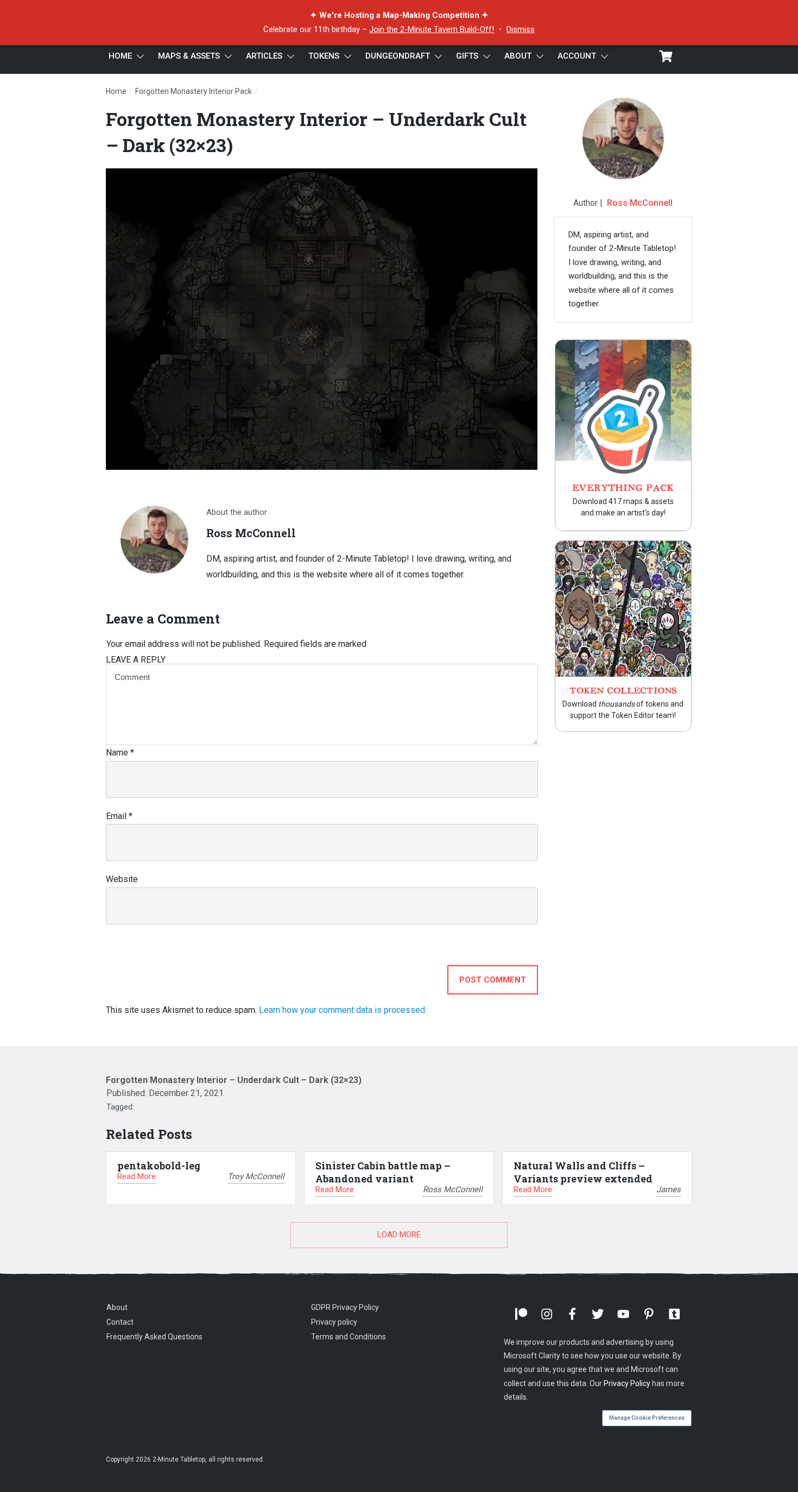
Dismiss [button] (520, 29)
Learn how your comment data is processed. (343, 1010)
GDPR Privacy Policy (345, 1307)
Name (120, 752)
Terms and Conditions (348, 1336)
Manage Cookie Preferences (647, 1418)
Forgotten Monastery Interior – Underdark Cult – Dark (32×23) (234, 1080)
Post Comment (492, 980)
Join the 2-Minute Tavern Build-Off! (431, 29)
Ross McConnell (640, 203)
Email (119, 816)
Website (122, 879)
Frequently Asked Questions (154, 1336)
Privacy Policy (627, 1383)
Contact (120, 1322)
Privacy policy (334, 1322)
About (117, 1307)
